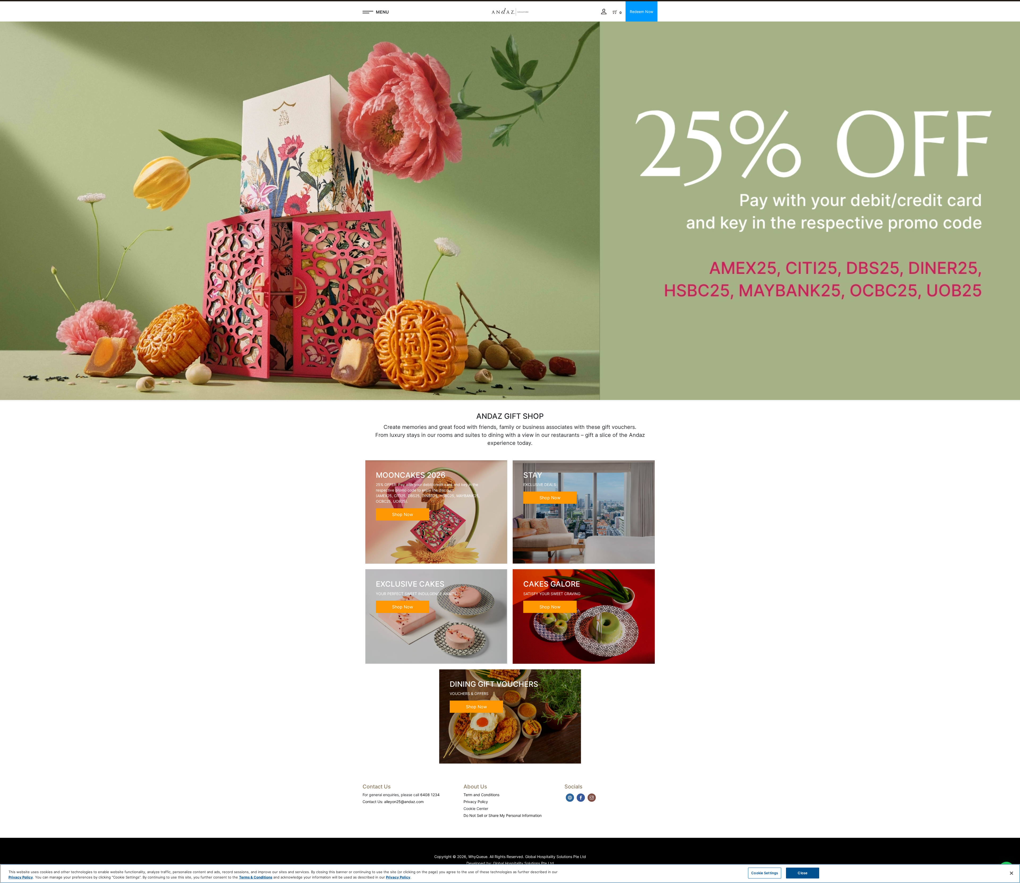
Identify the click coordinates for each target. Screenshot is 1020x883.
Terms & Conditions (255, 877)
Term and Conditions (481, 794)
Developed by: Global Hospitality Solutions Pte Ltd (510, 863)
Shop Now (402, 514)
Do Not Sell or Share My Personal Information (503, 815)
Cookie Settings (764, 873)
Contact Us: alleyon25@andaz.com (393, 801)
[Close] (1011, 873)
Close (803, 873)
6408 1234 (430, 794)
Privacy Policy (476, 801)
